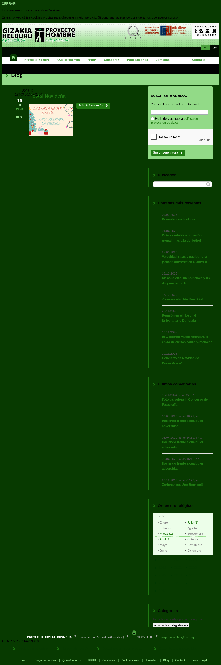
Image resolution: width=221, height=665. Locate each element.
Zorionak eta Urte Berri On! (182, 299)
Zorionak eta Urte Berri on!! (182, 484)
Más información (91, 105)
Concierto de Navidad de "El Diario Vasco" (183, 360)
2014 (193, 583)
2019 (162, 575)
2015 (178, 583)
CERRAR (9, 3)
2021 (178, 567)
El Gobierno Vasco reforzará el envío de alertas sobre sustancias (187, 339)
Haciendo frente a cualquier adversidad (182, 423)
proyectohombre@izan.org (177, 637)
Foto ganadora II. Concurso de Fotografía (185, 402)
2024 (178, 560)
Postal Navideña (47, 96)
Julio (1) (192, 522)
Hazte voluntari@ (75, 648)
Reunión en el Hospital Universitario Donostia (179, 318)
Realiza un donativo (33, 648)
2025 (162, 560)
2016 (162, 583)
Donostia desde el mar (179, 219)
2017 (193, 575)
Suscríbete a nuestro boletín (123, 648)
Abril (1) (165, 539)
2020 (193, 567)
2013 (162, 591)
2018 (178, 575)
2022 (162, 567)
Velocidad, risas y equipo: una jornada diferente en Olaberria (184, 259)
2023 (193, 560)
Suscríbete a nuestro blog (178, 648)
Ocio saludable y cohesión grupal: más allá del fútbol (182, 237)
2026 (162, 516)
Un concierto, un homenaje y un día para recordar (186, 280)
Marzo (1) (166, 533)
